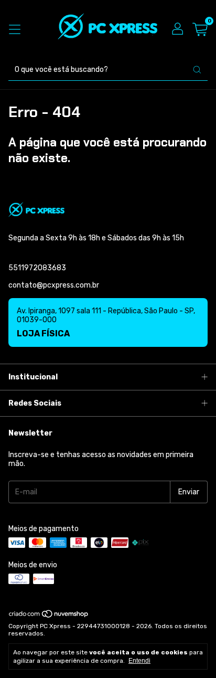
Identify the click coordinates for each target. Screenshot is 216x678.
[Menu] (14, 29)
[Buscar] (197, 70)
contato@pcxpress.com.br (53, 285)
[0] (200, 30)
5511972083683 (37, 267)
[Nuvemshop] (49, 616)
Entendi (139, 660)
